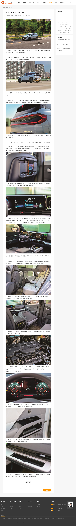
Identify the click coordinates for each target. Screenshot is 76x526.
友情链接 (3, 515)
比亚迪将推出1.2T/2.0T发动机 (63, 53)
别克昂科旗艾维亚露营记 (62, 22)
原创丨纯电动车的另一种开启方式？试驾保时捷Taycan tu (19, 488)
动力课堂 (44, 2)
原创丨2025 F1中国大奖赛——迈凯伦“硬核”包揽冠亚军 (65, 28)
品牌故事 (11, 506)
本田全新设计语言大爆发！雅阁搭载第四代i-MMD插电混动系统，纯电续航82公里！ (65, 30)
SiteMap (73, 522)
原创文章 (11, 7)
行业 (2, 506)
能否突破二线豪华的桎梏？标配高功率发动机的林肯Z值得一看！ (65, 14)
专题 (38, 2)
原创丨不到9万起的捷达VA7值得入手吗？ (65, 32)
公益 (56, 2)
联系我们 (62, 2)
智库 (11, 504)
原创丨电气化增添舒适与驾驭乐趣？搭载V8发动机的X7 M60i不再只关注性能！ (65, 24)
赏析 (2, 510)
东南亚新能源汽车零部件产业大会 (58, 518)
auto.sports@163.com (57, 510)
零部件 (20, 508)
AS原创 (50, 2)
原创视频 (38, 506)
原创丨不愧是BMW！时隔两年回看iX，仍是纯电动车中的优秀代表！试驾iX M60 (65, 18)
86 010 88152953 (57, 508)
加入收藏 (29, 482)
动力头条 (24, 2)
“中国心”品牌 (31, 2)
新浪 (38, 518)
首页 (19, 2)
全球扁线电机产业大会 (47, 518)
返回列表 (47, 490)
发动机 (20, 504)
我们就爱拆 (30, 506)
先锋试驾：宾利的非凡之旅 (63, 16)
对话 (28, 504)
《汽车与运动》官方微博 (12, 518)
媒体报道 (3, 508)
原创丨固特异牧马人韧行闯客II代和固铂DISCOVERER (19, 490)
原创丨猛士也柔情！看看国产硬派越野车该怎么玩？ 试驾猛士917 (65, 20)
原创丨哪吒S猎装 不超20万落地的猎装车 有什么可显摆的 (65, 26)
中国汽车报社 (3, 518)
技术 (2, 504)
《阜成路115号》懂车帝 (31, 518)
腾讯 (41, 518)
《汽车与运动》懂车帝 (22, 518)
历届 (11, 508)
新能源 (20, 506)
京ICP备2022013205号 (19, 522)
